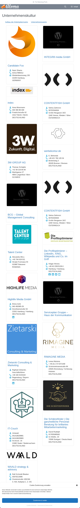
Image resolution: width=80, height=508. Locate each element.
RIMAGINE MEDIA (54, 356)
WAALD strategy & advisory (18, 468)
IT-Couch (13, 428)
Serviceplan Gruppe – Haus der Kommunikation (58, 313)
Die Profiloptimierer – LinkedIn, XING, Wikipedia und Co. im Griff (55, 254)
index (11, 102)
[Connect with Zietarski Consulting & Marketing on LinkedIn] (13, 383)
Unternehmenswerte (39, 22)
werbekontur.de (52, 151)
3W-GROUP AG (17, 162)
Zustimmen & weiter (40, 500)
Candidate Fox (16, 65)
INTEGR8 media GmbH (57, 57)
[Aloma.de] (10, 6)
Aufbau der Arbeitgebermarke (16, 22)
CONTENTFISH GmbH (57, 103)
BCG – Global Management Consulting (21, 216)
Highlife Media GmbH (19, 299)
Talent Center (15, 252)
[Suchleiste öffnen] (65, 6)
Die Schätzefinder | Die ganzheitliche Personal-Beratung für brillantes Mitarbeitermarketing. (57, 423)
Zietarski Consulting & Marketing (20, 364)
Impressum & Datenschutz (45, 505)
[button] (77, 485)
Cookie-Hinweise (31, 505)
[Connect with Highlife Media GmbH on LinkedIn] (13, 317)
